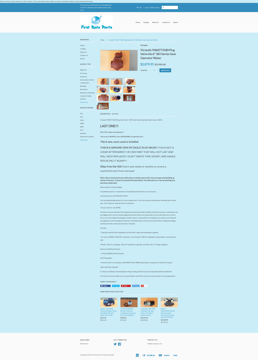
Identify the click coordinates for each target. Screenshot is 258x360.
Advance (83, 133)
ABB (81, 127)
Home (138, 22)
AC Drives (83, 73)
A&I (81, 117)
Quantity (143, 70)
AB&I (82, 123)
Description (105, 114)
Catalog (146, 22)
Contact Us (166, 22)
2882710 (83, 70)
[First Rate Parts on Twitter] (115, 345)
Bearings (83, 86)
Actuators (83, 77)
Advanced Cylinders (87, 136)
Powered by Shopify (108, 355)
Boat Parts (84, 89)
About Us (155, 22)
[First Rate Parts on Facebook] (119, 345)
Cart (140, 7)
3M (81, 113)
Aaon (82, 120)
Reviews (115, 114)
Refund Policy (84, 344)
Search (175, 22)
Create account (154, 7)
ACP (81, 130)
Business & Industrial (87, 93)
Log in (147, 7)
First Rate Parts (96, 355)
